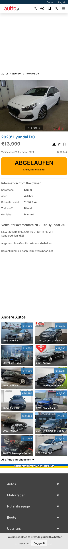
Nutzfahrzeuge (18, 506)
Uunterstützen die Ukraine (34, 466)
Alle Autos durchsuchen (16, 459)
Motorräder (16, 495)
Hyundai (17, 73)
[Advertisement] (34, 43)
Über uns (14, 528)
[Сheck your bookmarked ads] (49, 8)
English (61, 2)
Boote (11, 517)
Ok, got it (39, 543)
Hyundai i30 (32, 73)
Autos (5, 73)
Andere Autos (13, 317)
